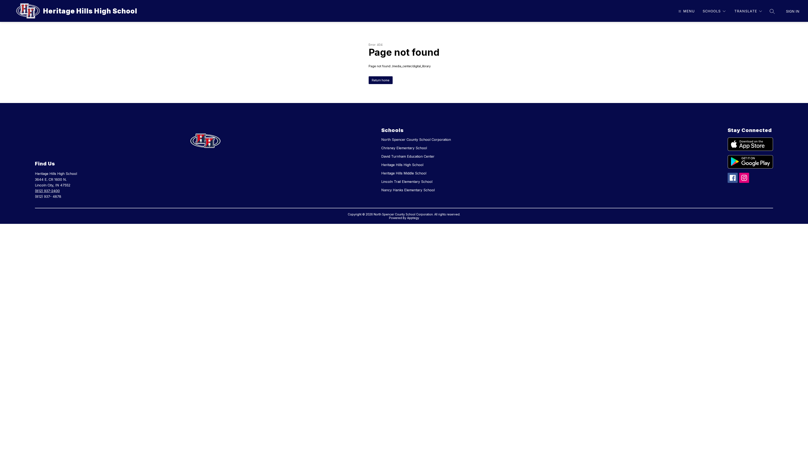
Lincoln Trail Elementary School (406, 181)
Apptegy (413, 218)
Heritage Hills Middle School (403, 173)
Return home (380, 80)
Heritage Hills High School (402, 165)
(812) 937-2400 (47, 191)
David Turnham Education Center (408, 156)
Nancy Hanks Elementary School (408, 190)
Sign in (792, 11)
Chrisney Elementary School (404, 148)
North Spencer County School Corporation (416, 139)
